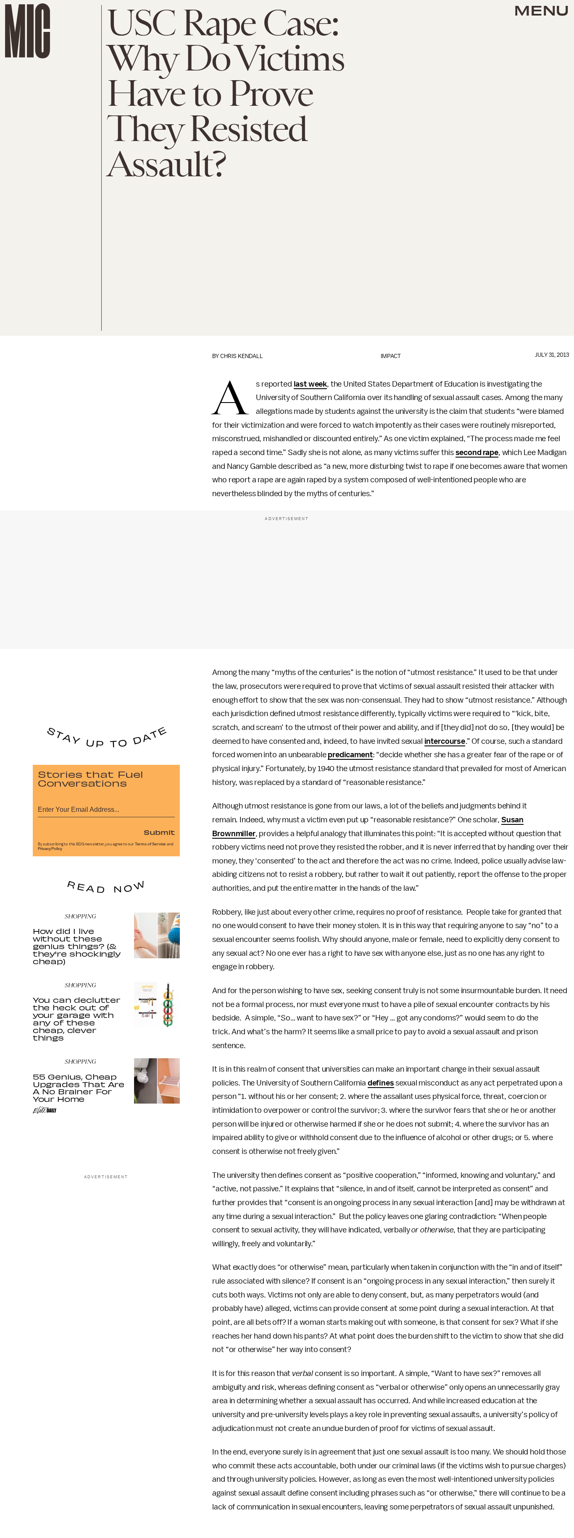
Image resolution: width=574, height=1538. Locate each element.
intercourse (444, 741)
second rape (477, 452)
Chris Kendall (241, 356)
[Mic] (27, 30)
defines (381, 1083)
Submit (159, 832)
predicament (350, 755)
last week (310, 384)
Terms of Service (150, 844)
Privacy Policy (50, 849)
